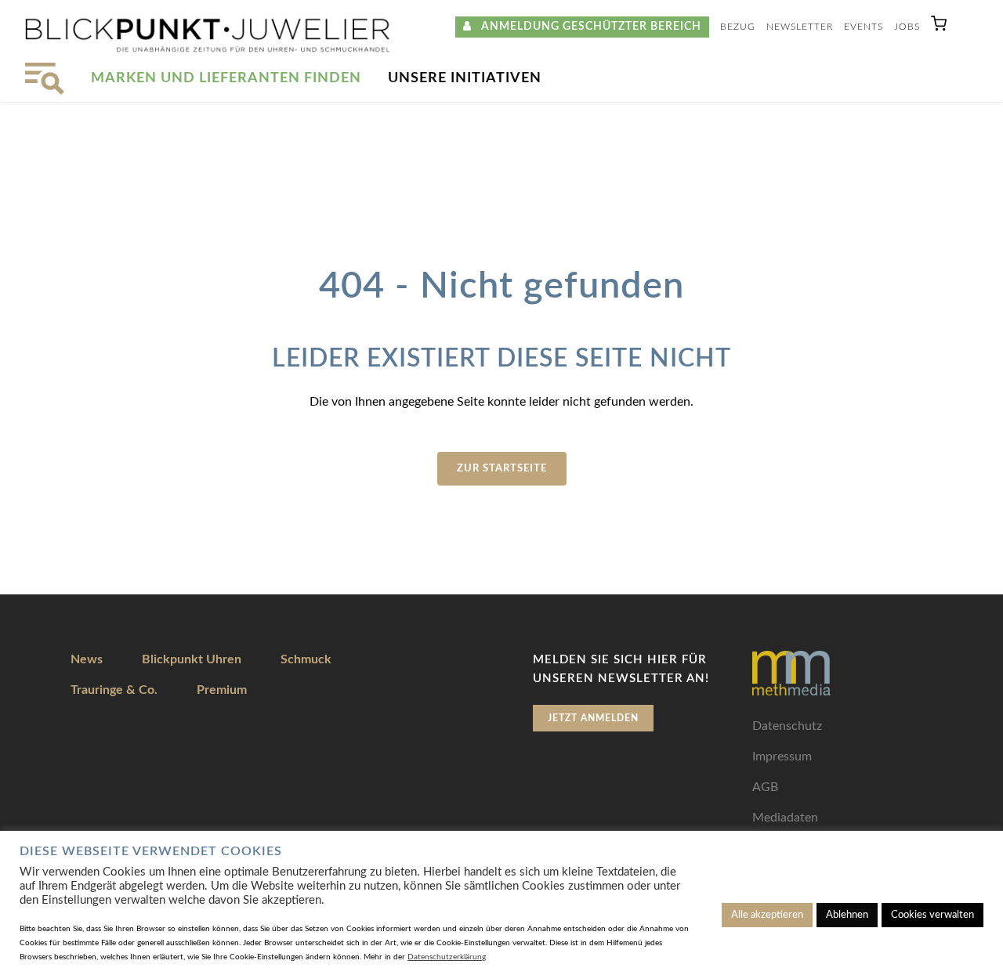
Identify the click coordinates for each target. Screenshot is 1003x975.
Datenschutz (787, 726)
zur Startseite (502, 469)
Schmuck (306, 659)
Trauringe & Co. (114, 690)
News (87, 659)
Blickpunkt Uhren (191, 659)
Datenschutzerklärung (446, 957)
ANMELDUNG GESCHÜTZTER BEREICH (586, 26)
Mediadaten (785, 817)
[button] (938, 27)
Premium (222, 690)
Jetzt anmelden (593, 718)
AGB (765, 787)
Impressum (782, 756)
